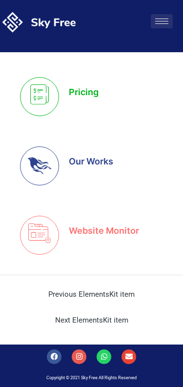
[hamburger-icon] (162, 21)
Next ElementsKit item (91, 320)
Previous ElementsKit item (91, 294)
